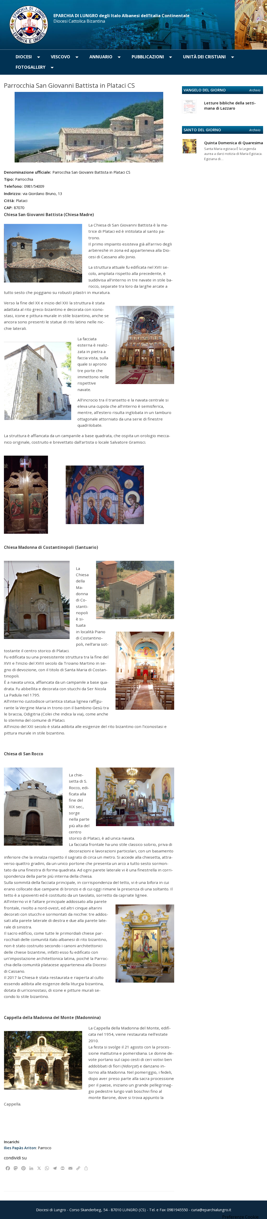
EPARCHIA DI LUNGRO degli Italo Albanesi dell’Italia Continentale (121, 15)
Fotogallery (30, 67)
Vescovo (60, 57)
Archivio (254, 90)
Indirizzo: (12, 193)
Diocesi (24, 57)
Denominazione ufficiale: (27, 172)
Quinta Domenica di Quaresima (233, 142)
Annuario (100, 57)
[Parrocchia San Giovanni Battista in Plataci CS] (89, 127)
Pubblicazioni (148, 57)
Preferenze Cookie (240, 1217)
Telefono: (13, 186)
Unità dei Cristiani (204, 57)
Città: (9, 200)
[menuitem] (23, 57)
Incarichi (11, 1141)
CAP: (8, 207)
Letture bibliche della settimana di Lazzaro (230, 105)
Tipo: (9, 179)
